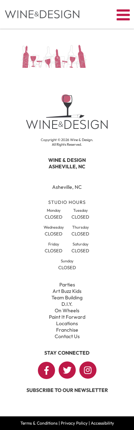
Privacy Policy (74, 423)
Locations (67, 323)
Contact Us (67, 336)
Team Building (67, 297)
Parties (67, 284)
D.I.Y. (67, 304)
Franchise (67, 330)
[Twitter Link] (67, 370)
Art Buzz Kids (67, 291)
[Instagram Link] (87, 370)
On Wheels (67, 310)
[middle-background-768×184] (53, 65)
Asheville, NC (67, 187)
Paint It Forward (67, 317)
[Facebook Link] (46, 370)
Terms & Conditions (39, 423)
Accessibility (102, 423)
